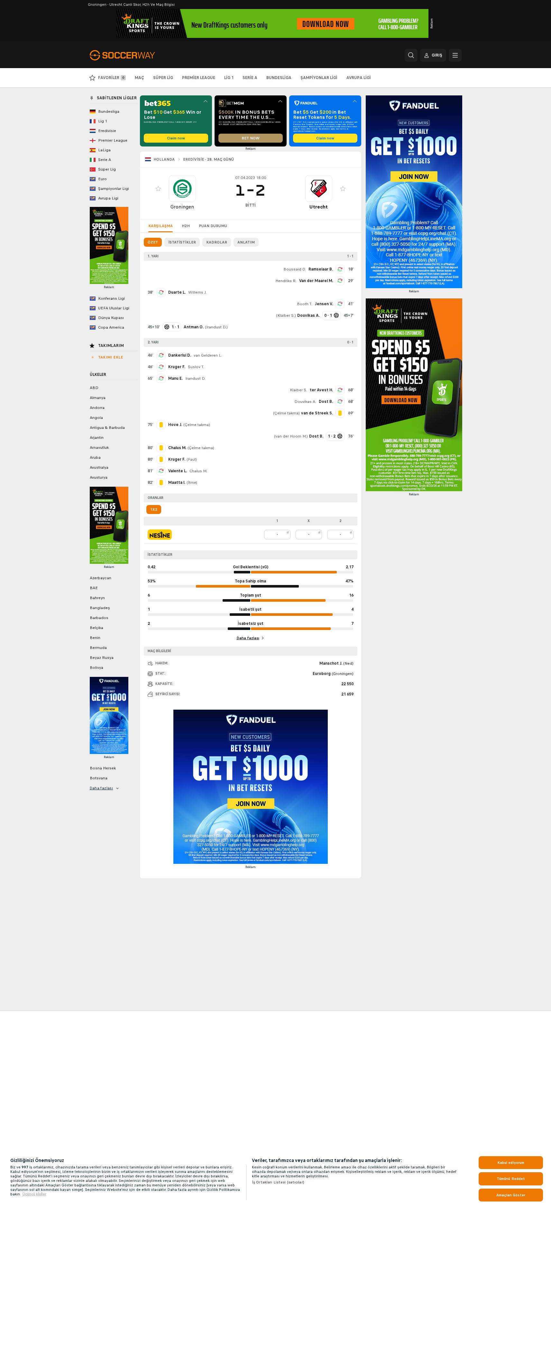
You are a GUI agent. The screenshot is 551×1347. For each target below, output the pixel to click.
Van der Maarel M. (316, 280)
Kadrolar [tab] (216, 242)
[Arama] (411, 55)
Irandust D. (216, 327)
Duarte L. (177, 292)
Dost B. (326, 401)
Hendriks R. (286, 280)
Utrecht (318, 207)
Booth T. (304, 303)
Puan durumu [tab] (213, 226)
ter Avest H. (321, 390)
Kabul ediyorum (511, 1162)
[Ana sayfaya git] (134, 55)
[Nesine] (160, 534)
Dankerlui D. (179, 355)
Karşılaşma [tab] (160, 226)
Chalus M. (198, 471)
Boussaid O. (294, 269)
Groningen (182, 207)
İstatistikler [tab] (182, 242)
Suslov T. (196, 366)
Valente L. (177, 471)
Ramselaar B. (320, 269)
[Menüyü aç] (455, 55)
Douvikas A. (305, 401)
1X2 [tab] (153, 509)
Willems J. (197, 292)
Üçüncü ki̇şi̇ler (34, 1194)
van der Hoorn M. (291, 436)
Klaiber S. (286, 315)
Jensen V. (324, 303)
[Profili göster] (182, 188)
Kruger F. (176, 366)
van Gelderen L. (208, 355)
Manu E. (175, 378)
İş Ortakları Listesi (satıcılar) (278, 1182)
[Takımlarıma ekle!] (158, 188)
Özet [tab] (153, 242)
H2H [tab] (186, 226)
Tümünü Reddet (511, 1178)
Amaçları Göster (510, 1195)
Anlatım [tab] (246, 242)
